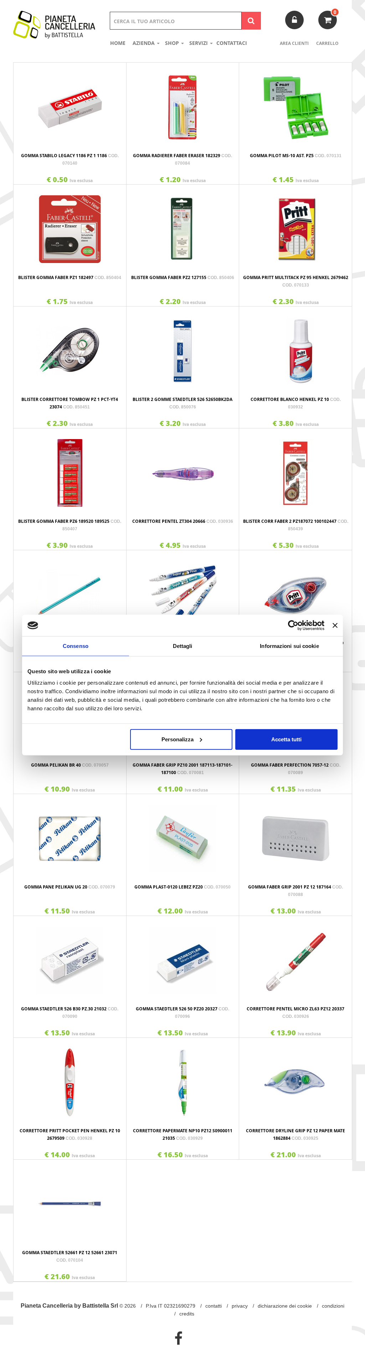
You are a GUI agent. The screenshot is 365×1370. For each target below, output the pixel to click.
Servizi (199, 43)
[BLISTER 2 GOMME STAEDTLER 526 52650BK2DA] (183, 347)
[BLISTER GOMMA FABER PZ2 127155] (183, 225)
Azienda (144, 43)
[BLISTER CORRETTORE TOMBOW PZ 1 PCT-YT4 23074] (70, 347)
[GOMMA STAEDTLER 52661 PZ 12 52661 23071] (70, 1200)
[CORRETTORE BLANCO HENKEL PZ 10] (295, 347)
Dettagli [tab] (182, 646)
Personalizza (177, 739)
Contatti (213, 1306)
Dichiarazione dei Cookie (285, 1306)
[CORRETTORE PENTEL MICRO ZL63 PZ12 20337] (295, 957)
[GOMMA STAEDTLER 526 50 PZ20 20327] (183, 957)
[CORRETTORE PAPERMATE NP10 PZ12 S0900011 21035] (183, 1078)
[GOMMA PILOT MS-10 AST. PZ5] (295, 103)
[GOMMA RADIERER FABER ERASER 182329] (183, 103)
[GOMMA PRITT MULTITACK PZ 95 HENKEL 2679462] (295, 225)
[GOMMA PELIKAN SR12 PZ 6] (70, 591)
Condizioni (333, 1306)
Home (117, 43)
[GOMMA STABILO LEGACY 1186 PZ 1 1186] (70, 103)
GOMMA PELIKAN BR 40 (70, 765)
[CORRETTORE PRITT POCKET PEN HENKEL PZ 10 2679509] (70, 1078)
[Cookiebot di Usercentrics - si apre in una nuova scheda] (293, 625)
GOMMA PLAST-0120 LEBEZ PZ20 (182, 887)
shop (172, 43)
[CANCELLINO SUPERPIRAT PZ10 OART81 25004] (183, 591)
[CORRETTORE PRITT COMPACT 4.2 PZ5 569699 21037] (295, 591)
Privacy (240, 1306)
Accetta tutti (286, 739)
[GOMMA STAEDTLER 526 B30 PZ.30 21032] (70, 957)
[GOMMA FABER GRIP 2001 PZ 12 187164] (295, 835)
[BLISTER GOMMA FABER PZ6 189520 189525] (70, 469)
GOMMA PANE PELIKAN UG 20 (69, 887)
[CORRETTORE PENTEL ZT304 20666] (183, 469)
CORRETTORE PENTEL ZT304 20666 (182, 521)
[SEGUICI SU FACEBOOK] (178, 1338)
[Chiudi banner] (335, 625)
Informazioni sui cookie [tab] (289, 646)
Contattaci (231, 43)
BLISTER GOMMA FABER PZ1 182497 (69, 277)
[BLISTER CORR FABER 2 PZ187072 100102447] (295, 469)
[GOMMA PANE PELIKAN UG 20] (70, 835)
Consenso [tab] (75, 646)
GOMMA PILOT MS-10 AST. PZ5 (295, 156)
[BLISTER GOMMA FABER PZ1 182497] (70, 225)
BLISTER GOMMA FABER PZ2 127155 (182, 277)
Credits (186, 1314)
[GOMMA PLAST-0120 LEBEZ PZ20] (183, 835)
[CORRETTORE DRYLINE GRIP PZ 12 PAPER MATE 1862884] (295, 1078)
